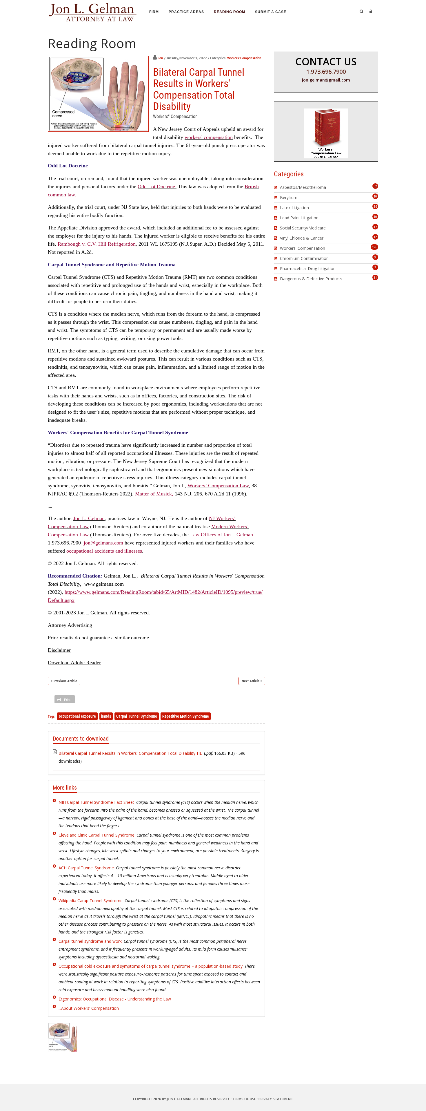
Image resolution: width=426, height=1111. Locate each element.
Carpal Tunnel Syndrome (136, 716)
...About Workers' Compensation (89, 1008)
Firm (154, 12)
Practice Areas (186, 12)
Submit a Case (270, 12)
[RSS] (276, 187)
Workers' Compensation (244, 58)
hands (106, 716)
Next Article (250, 681)
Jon (160, 58)
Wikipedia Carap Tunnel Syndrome (91, 900)
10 (375, 196)
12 (375, 237)
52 (375, 186)
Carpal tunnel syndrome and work (90, 941)
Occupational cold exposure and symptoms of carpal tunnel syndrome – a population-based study (151, 966)
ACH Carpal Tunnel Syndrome (86, 868)
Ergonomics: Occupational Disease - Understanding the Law (115, 999)
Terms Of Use (244, 1098)
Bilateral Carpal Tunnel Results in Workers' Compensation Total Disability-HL (130, 753)
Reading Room (229, 12)
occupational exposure (77, 716)
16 (375, 206)
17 (375, 227)
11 (375, 277)
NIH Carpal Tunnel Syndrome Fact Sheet (96, 802)
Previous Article (65, 681)
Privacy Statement (275, 1098)
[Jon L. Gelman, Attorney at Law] (93, 11)
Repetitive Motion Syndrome (185, 716)
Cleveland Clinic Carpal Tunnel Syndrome (96, 835)
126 (374, 247)
